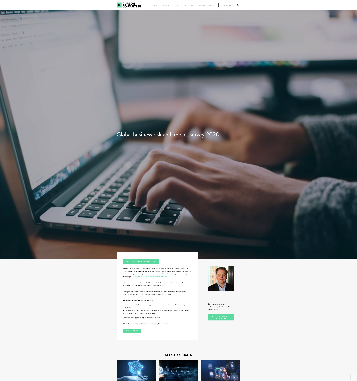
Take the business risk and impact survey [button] (141, 261)
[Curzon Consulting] (129, 5)
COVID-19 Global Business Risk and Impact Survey (150, 277)
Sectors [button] (154, 5)
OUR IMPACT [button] (165, 5)
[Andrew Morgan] (221, 278)
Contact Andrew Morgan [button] (220, 297)
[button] (238, 5)
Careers (202, 5)
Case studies (189, 5)
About (211, 5)
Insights (177, 5)
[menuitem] (154, 5)
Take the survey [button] (132, 331)
